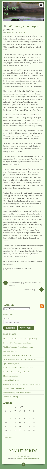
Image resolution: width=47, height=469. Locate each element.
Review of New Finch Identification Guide (17, 343)
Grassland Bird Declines (11, 380)
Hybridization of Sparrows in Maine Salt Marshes (23, 284)
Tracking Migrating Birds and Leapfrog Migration (19, 359)
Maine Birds (22, 456)
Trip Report (21, 32)
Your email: (7, 318)
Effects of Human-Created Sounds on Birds (17, 355)
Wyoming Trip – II (33, 289)
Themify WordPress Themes (30, 459)
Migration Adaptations (10, 376)
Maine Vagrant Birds (10, 351)
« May (5, 437)
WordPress (18, 459)
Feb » (10, 437)
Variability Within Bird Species (13, 388)
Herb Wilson (9, 32)
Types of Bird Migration (11, 363)
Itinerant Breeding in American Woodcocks (17, 392)
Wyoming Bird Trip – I (24, 26)
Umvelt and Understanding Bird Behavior (16, 372)
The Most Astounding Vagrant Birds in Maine (18, 347)
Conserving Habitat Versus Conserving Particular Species (21, 384)
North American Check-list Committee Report (18, 368)
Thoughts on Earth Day (10, 396)
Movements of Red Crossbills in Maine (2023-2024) (20, 339)
